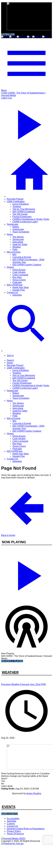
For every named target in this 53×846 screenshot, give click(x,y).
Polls (15, 249)
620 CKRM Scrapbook (23, 211)
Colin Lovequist (20, 275)
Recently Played (15, 199)
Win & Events (13, 252)
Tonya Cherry (19, 280)
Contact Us (12, 292)
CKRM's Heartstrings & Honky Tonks (30, 219)
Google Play (18, 290)
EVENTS (8, 807)
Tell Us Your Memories (23, 209)
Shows (10, 267)
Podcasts (17, 282)
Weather (16, 247)
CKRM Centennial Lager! (25, 222)
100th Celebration (16, 201)
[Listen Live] (26, 574)
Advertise (17, 295)
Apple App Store (20, 287)
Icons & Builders (20, 204)
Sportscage (12, 224)
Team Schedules (20, 232)
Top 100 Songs (20, 214)
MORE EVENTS (9, 814)
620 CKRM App (14, 285)
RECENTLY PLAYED (12, 661)
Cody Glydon (19, 272)
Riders (15, 227)
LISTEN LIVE (8, 34)
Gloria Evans (18, 270)
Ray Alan (17, 277)
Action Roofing (33, 793)
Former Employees (22, 216)
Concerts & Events (21, 257)
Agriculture (17, 242)
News (10, 234)
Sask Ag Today (19, 244)
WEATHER (10, 672)
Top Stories (18, 237)
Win (14, 254)
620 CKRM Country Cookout (26, 264)
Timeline (16, 206)
